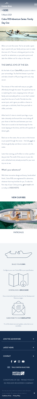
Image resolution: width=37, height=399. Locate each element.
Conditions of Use (6, 396)
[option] (18, 221)
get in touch (27, 184)
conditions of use (11, 380)
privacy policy (27, 380)
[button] (18, 339)
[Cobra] (7, 3)
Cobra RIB (18, 70)
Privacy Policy (16, 396)
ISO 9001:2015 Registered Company (18, 383)
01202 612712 (14, 188)
